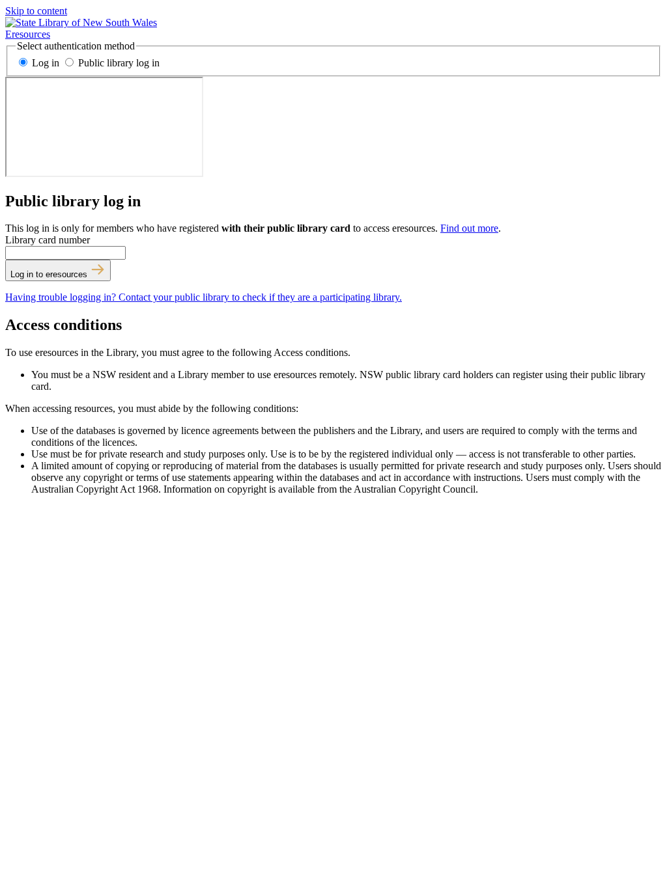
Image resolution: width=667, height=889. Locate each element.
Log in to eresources (50, 274)
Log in (45, 62)
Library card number (47, 239)
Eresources (27, 34)
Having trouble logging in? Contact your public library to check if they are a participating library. (203, 297)
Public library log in (118, 62)
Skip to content (36, 10)
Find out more (469, 228)
